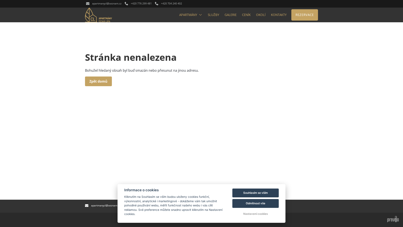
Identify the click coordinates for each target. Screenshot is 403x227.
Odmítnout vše (255, 203)
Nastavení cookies (255, 213)
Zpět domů (98, 81)
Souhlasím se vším (255, 192)
